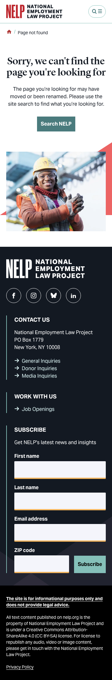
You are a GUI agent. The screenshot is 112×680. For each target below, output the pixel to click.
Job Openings (38, 409)
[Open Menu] (97, 11)
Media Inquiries (39, 376)
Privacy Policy (20, 667)
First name (26, 456)
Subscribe (90, 564)
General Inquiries (41, 361)
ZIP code (24, 550)
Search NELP (56, 124)
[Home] (9, 32)
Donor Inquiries (39, 368)
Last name (26, 487)
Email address (31, 519)
